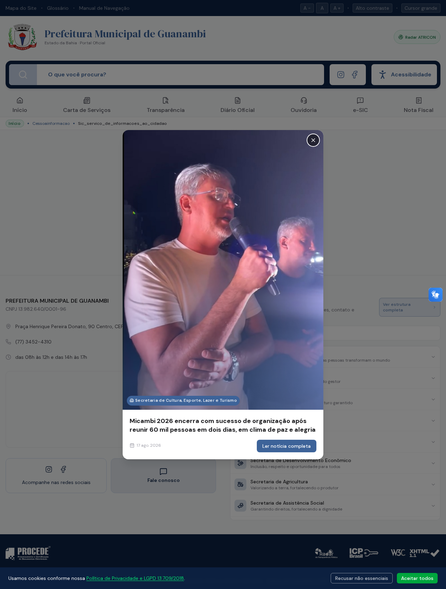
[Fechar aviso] (313, 140)
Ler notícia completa (286, 446)
